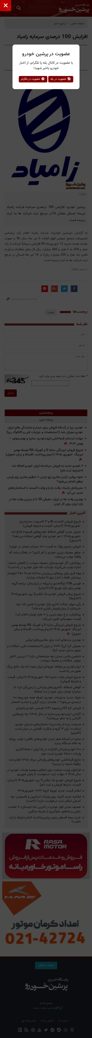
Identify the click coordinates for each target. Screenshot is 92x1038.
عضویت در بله (58, 79)
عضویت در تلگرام (31, 79)
